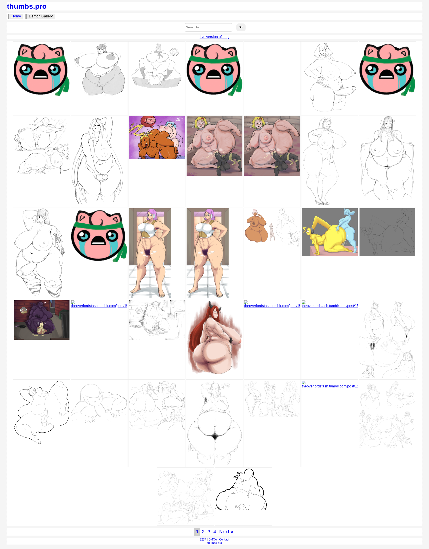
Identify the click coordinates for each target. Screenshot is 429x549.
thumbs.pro (27, 6)
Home (16, 16)
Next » (226, 531)
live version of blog (214, 37)
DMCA (212, 539)
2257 (203, 539)
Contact (224, 539)
